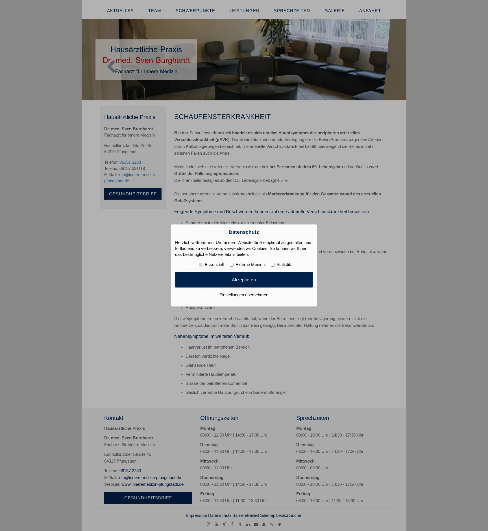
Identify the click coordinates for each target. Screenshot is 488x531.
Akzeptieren (244, 279)
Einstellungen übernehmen (243, 295)
